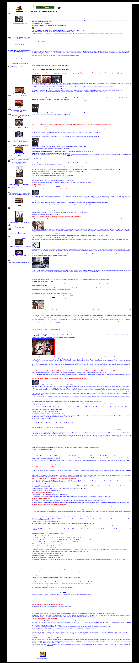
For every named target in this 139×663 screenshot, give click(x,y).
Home (56, 8)
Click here (26, 38)
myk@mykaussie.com (71, 587)
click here (42, 642)
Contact (21, 111)
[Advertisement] (19, 78)
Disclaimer (46, 660)
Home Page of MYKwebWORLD (42, 658)
